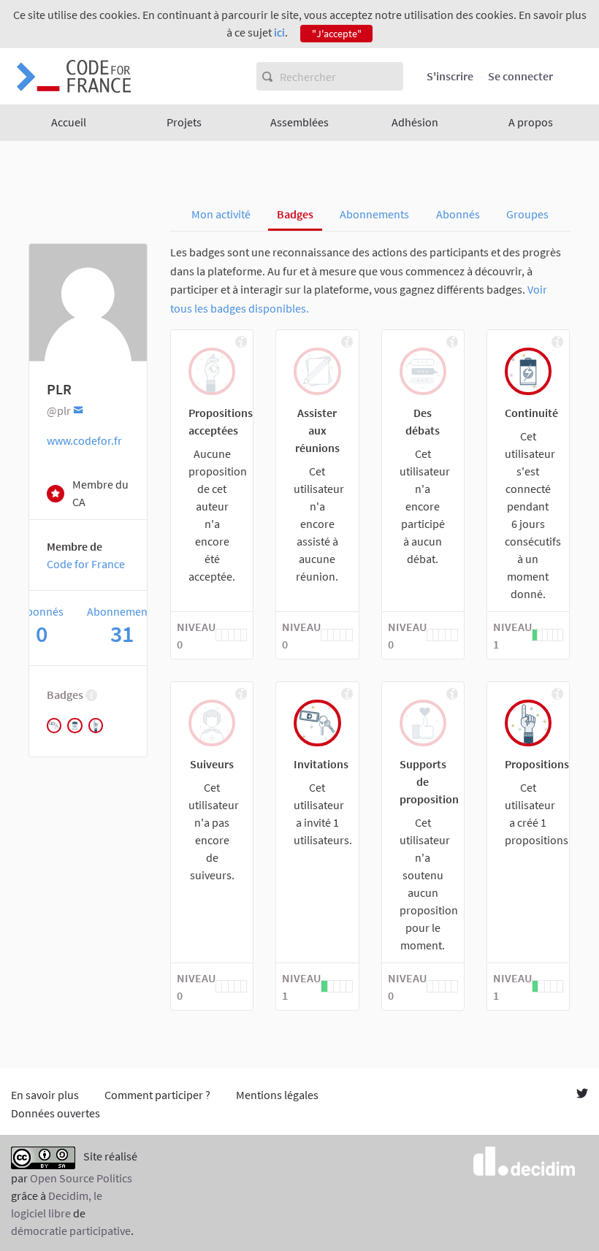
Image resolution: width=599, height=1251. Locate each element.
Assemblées (299, 122)
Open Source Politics (81, 1178)
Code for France (86, 563)
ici (279, 32)
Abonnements (374, 214)
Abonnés (458, 214)
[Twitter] (582, 1094)
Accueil (68, 122)
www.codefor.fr (84, 440)
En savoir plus (45, 1094)
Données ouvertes (55, 1113)
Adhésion (415, 122)
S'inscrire (450, 76)
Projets (184, 122)
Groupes (527, 214)
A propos (530, 122)
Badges (295, 214)
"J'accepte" (337, 33)
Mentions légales (277, 1094)
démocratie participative (71, 1230)
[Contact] (78, 409)
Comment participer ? (157, 1094)
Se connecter (520, 76)
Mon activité (221, 214)
